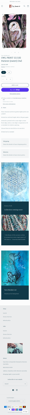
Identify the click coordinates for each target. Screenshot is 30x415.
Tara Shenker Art (13, 412)
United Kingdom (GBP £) (14, 401)
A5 (9, 72)
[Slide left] (11, 52)
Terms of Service (7, 316)
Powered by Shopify (19, 412)
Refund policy (6, 320)
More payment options (15, 93)
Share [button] (4, 107)
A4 (3, 72)
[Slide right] (18, 52)
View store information (9, 103)
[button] (2, 6)
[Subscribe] (25, 384)
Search (5, 313)
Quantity (3, 76)
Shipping (3, 66)
